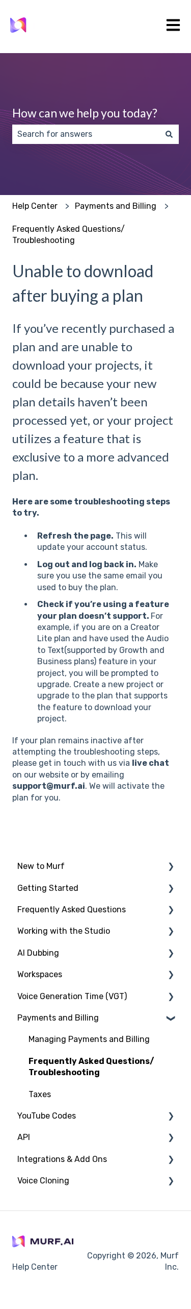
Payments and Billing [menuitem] (58, 1018)
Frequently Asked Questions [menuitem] (71, 909)
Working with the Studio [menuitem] (63, 931)
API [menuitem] (23, 1137)
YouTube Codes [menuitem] (46, 1116)
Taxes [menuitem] (40, 1094)
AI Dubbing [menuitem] (38, 953)
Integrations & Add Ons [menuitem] (62, 1159)
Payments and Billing (115, 206)
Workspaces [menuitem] (39, 974)
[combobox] (85, 134)
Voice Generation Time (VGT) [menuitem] (72, 996)
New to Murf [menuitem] (41, 866)
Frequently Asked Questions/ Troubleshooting (68, 234)
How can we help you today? (84, 113)
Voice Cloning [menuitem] (43, 1180)
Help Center (35, 206)
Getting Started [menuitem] (47, 888)
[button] (170, 867)
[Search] (169, 134)
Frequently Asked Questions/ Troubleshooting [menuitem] (91, 1066)
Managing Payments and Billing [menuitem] (89, 1039)
